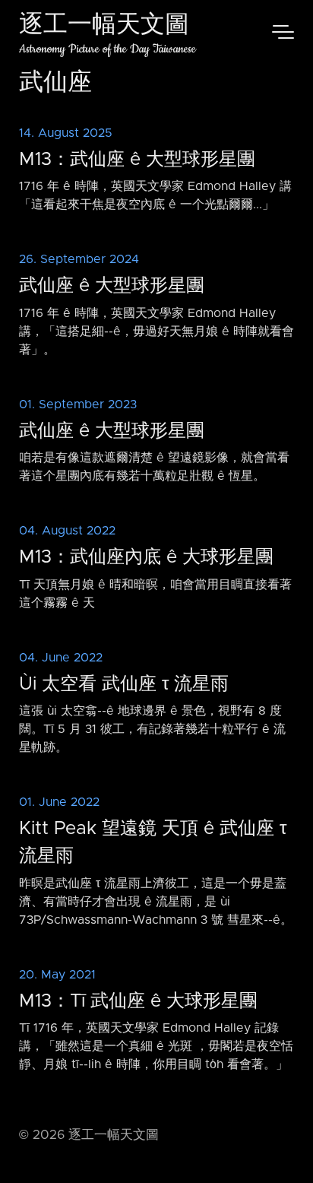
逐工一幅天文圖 (104, 26)
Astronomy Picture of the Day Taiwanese (107, 49)
